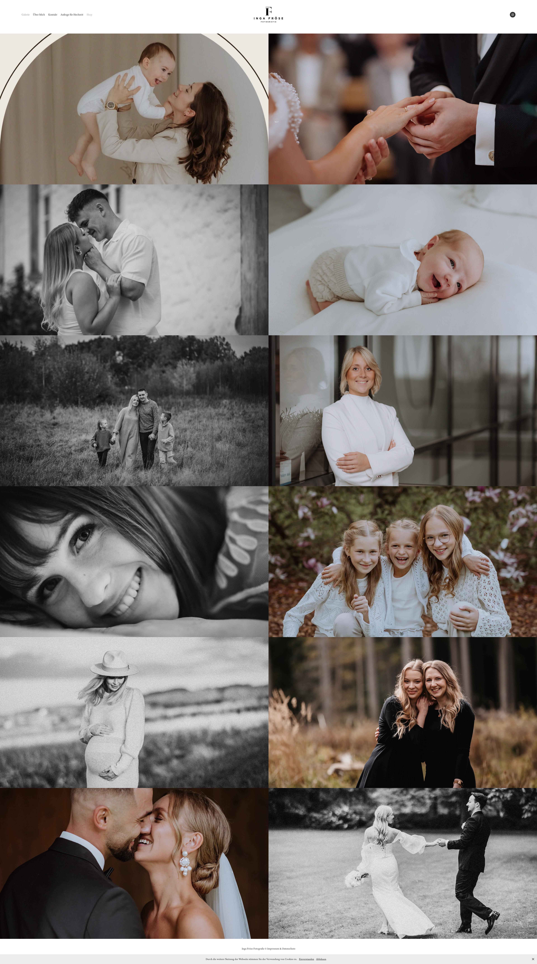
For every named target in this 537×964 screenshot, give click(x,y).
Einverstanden (306, 959)
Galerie (26, 14)
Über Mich (39, 14)
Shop (89, 14)
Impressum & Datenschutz (281, 948)
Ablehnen (321, 959)
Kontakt (52, 14)
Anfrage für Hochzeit (72, 14)
